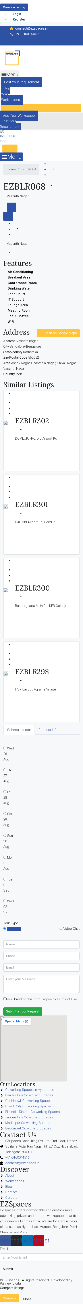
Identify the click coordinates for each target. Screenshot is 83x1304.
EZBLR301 (31, 504)
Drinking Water (19, 288)
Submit (8, 1269)
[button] (9, 74)
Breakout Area (19, 277)
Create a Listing (14, 7)
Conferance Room (22, 283)
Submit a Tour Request (22, 1011)
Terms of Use (67, 999)
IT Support (16, 299)
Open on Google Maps (60, 333)
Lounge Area (18, 305)
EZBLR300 (32, 588)
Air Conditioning (20, 272)
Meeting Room (19, 310)
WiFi (11, 322)
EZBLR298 (32, 671)
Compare (9, 1298)
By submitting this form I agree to (41, 999)
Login (16, 14)
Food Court (16, 294)
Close (27, 1299)
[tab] (11, 207)
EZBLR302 (32, 420)
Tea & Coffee (18, 316)
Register (18, 19)
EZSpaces (15, 1203)
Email (4, 1249)
